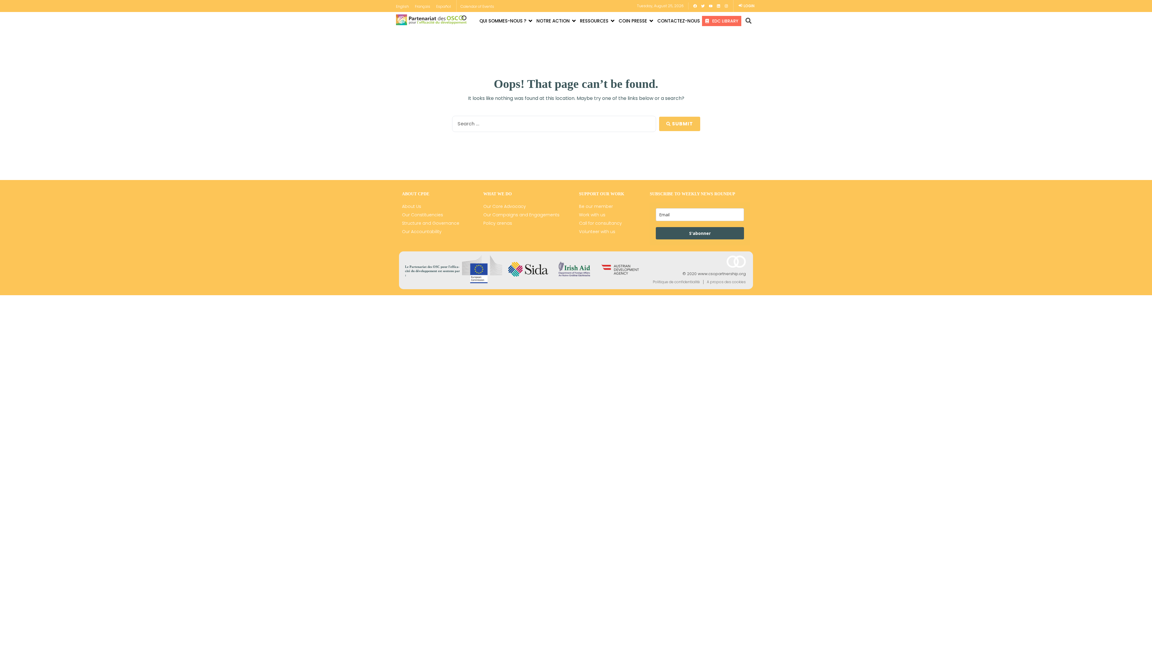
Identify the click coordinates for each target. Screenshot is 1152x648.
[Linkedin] (718, 6)
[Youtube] (710, 6)
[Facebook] (695, 6)
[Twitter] (702, 6)
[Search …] (746, 21)
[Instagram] (726, 6)
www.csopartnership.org (722, 274)
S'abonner (700, 233)
